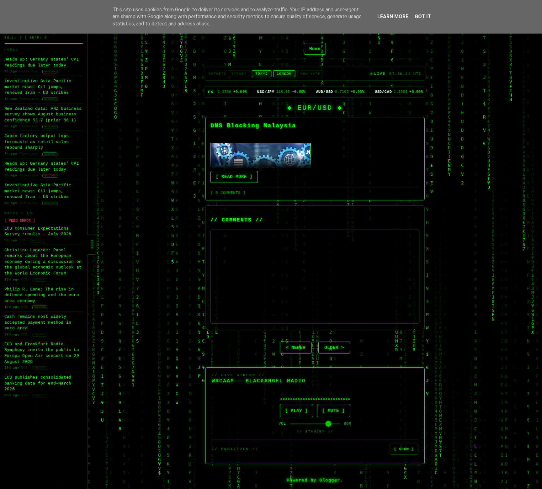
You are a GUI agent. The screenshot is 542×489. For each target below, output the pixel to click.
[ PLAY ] (296, 410)
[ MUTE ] (333, 410)
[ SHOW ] (404, 449)
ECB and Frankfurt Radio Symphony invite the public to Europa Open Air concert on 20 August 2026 (41, 353)
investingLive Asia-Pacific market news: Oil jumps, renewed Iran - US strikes (37, 87)
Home (315, 48)
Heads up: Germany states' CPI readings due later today (41, 62)
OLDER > (334, 347)
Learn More (392, 16)
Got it (423, 16)
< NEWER (296, 347)
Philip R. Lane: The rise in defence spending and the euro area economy (41, 295)
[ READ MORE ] (234, 176)
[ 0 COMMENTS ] (228, 193)
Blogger (329, 480)
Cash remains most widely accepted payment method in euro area (37, 322)
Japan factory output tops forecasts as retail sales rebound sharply (36, 142)
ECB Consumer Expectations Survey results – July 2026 (37, 231)
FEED (91, 244)
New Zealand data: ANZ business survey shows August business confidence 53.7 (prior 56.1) (43, 114)
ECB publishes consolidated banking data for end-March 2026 (37, 383)
